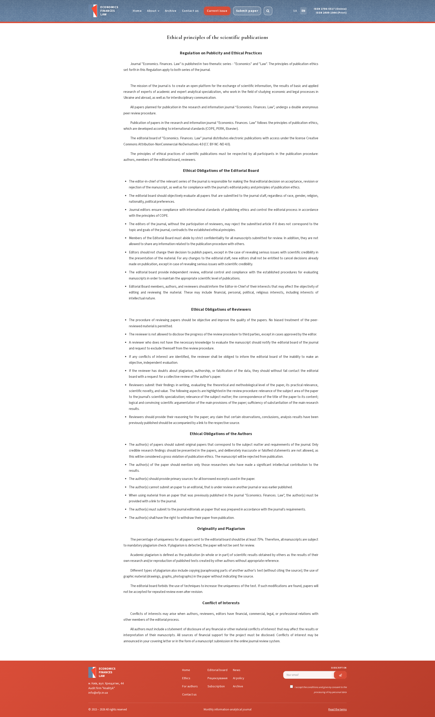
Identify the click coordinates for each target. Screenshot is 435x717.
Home (137, 11)
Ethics (186, 678)
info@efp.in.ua (98, 693)
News (236, 670)
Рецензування (217, 678)
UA (295, 11)
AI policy (238, 678)
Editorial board (217, 670)
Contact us (190, 11)
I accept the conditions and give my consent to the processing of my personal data (320, 690)
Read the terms (337, 709)
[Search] (268, 11)
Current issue (217, 11)
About (152, 11)
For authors (190, 686)
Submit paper (247, 11)
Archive (170, 11)
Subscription (216, 686)
